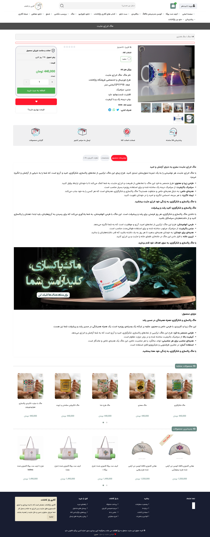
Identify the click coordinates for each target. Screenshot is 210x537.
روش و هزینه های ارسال (77, 516)
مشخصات (105, 158)
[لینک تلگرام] (110, 110)
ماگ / (188, 36)
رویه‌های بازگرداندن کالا (78, 512)
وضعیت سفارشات (141, 504)
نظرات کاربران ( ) (91, 158)
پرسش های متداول (79, 508)
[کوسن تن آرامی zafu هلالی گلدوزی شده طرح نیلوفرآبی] (179, 449)
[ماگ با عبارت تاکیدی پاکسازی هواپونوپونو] (30, 386)
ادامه (51, 517)
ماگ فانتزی (181, 36)
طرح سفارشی (112, 516)
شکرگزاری (167, 214)
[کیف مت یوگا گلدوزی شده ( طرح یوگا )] (105, 449)
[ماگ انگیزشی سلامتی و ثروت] (68, 386)
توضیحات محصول (119, 158)
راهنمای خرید (81, 504)
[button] (103, 422)
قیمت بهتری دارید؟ (36, 109)
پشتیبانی (189, 19)
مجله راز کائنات (142, 512)
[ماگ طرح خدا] (105, 386)
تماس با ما (112, 512)
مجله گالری (23, 14)
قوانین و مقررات (142, 516)
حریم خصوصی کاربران (109, 508)
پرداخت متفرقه (111, 504)
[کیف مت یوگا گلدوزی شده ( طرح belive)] (30, 449)
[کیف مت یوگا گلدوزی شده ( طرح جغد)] (68, 449)
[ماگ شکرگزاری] (179, 386)
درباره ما (145, 508)
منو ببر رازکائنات (175, 19)
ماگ (109, 173)
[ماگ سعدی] (142, 386)
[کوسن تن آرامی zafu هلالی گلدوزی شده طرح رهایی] (142, 449)
